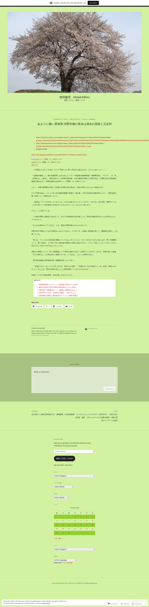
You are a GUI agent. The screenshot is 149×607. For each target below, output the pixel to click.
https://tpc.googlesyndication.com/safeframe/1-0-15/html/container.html (58, 155)
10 (86, 521)
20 (63, 529)
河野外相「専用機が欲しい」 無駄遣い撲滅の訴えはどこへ (59, 290)
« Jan (55, 538)
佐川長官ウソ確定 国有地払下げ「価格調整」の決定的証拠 (52, 413)
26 (57, 533)
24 (86, 529)
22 (75, 529)
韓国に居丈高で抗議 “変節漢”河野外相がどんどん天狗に (57, 287)
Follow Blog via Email (58, 439)
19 (57, 529)
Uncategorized (92, 328)
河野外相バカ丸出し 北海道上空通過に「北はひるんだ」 (58, 293)
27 (63, 533)
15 (75, 525)
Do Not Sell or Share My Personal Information (82, 583)
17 (86, 525)
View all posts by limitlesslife (40, 335)
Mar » (60, 538)
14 (69, 525)
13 (63, 525)
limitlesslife (74, 119)
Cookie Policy (46, 603)
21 (69, 529)
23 (81, 529)
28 (69, 533)
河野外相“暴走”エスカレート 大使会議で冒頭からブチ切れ (58, 284)
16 (80, 525)
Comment (109, 389)
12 (57, 525)
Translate (69, 563)
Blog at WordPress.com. (59, 583)
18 (92, 525)
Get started (93, 3)
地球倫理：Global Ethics (74, 97)
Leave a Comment (88, 119)
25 (92, 529)
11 (92, 521)
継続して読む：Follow (64, 458)
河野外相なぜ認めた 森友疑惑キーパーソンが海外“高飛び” (58, 295)
